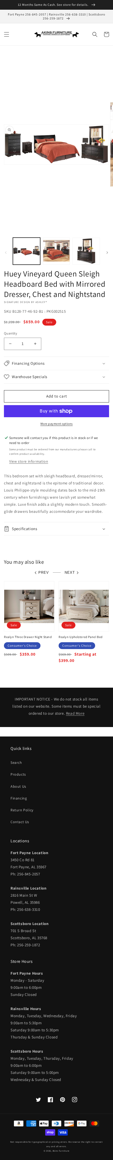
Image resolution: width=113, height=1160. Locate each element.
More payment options (56, 424)
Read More (75, 713)
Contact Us (20, 821)
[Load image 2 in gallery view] (56, 251)
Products (18, 774)
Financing (19, 798)
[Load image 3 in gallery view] (86, 251)
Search (16, 762)
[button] (6, 34)
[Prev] (6, 252)
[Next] (107, 252)
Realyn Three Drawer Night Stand (28, 637)
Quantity (10, 333)
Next (70, 572)
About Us (18, 786)
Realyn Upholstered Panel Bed (81, 637)
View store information (28, 461)
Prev (43, 572)
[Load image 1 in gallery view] (26, 251)
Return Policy (22, 810)
